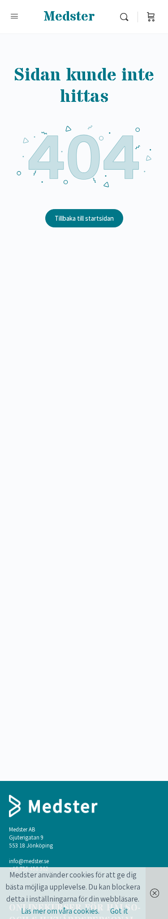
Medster (69, 17)
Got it (119, 911)
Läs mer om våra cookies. (60, 911)
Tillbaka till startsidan (84, 218)
